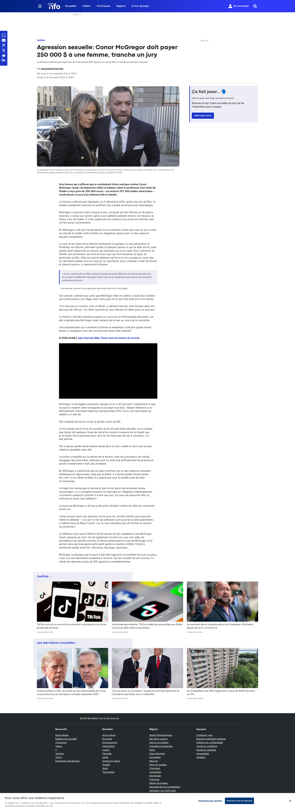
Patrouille (107, 753)
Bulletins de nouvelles (66, 738)
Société (106, 764)
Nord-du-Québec (158, 764)
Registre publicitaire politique (211, 738)
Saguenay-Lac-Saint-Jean (162, 790)
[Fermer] (290, 800)
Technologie (108, 772)
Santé (105, 757)
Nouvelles (70, 6)
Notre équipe (62, 735)
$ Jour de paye (140, 6)
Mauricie (153, 761)
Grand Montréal (157, 753)
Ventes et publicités (206, 750)
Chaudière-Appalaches (160, 746)
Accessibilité (202, 753)
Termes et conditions (206, 746)
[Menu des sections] (40, 6)
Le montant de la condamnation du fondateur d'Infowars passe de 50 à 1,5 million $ (220, 626)
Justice (41, 40)
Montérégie (155, 775)
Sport (105, 768)
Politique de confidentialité (209, 742)
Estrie (152, 750)
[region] (147, 801)
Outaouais (154, 779)
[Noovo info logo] (54, 6)
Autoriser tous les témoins (239, 800)
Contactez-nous (204, 735)
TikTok (58, 757)
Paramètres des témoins (67, 761)
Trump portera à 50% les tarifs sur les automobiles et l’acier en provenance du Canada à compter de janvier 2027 (71, 692)
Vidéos (86, 6)
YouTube (59, 753)
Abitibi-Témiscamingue (160, 735)
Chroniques (103, 6)
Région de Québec (158, 783)
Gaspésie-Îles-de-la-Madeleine (164, 786)
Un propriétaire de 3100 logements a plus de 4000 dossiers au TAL (221, 692)
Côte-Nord (154, 768)
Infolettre (200, 757)
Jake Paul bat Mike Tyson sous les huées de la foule (109, 337)
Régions (121, 6)
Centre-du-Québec (159, 742)
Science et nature (111, 761)
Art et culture (108, 735)
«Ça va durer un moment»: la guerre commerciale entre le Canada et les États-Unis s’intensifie (145, 692)
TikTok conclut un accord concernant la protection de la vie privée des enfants (71, 626)
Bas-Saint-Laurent (158, 738)
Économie (107, 738)
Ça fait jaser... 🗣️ (209, 92)
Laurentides (155, 772)
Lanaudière (155, 757)
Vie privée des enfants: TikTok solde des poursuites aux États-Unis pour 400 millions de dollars (147, 626)
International (108, 746)
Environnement (109, 742)
